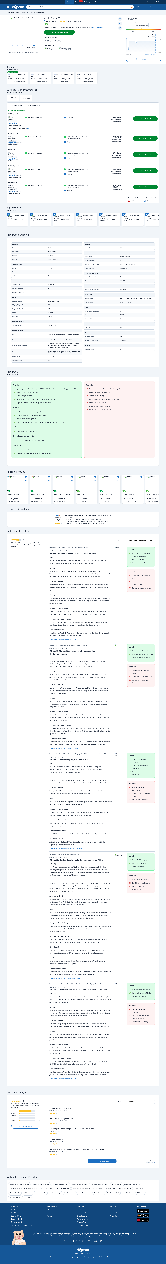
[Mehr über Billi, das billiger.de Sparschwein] (20, 1237)
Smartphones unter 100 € (60, 1184)
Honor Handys (110, 1188)
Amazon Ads (81, 1222)
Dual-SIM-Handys (128, 1193)
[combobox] (80, 7)
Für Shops (80, 1210)
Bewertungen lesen (102, 1161)
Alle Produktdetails (97, 27)
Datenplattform (16, 1216)
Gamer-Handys (98, 1188)
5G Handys (140, 1193)
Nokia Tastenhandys (84, 1193)
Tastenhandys (48, 1188)
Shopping (70, 2)
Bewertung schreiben (26, 1126)
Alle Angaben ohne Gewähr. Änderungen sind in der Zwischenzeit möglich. (113, 1233)
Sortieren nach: (122, 540)
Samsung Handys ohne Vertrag (19, 1184)
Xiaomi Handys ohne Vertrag (99, 1184)
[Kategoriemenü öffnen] (8, 7)
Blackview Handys (55, 1193)
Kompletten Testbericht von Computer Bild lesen (65, 849)
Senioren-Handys (40, 1193)
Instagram (113, 1210)
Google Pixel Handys (125, 1188)
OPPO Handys (116, 1184)
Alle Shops (15, 1213)
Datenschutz (53, 1257)
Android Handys (99, 1193)
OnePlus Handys (69, 1193)
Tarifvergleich (88, 2)
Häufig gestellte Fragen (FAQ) (21, 1225)
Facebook (113, 1213)
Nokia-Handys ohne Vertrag (81, 1188)
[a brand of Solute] (152, 2)
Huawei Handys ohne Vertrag (133, 1184)
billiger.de (11, 12)
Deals (78, 2)
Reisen (97, 2)
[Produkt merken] (120, 19)
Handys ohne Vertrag (37, 12)
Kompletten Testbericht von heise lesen (62, 1079)
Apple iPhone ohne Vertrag (41, 1184)
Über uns (50, 1210)
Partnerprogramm (83, 1219)
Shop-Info (70, 117)
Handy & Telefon (21, 12)
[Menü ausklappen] (28, 12)
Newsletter (113, 1216)
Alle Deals (14, 1210)
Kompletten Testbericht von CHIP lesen (62, 640)
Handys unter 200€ (113, 1193)
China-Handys (139, 1188)
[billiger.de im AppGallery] (145, 1220)
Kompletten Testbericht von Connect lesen (63, 748)
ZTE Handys (28, 1197)
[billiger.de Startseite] (18, 7)
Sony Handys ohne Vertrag (32, 1188)
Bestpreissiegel (16, 1219)
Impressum (79, 1257)
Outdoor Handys (15, 1188)
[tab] (13, 98)
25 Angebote (59, 32)
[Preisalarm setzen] (120, 28)
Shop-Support (82, 1216)
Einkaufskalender (17, 1222)
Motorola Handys (15, 1197)
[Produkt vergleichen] (120, 24)
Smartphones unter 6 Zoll (79, 1184)
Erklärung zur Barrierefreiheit (107, 1257)
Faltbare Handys (15, 1193)
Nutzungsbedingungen (91, 1257)
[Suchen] (132, 7)
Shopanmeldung (82, 1213)
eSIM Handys (28, 1193)
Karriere (50, 1213)
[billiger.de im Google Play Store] (145, 1215)
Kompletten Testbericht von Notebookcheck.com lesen (67, 978)
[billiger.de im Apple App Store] (145, 1211)
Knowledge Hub (82, 1225)
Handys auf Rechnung (62, 1188)
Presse (49, 1216)
